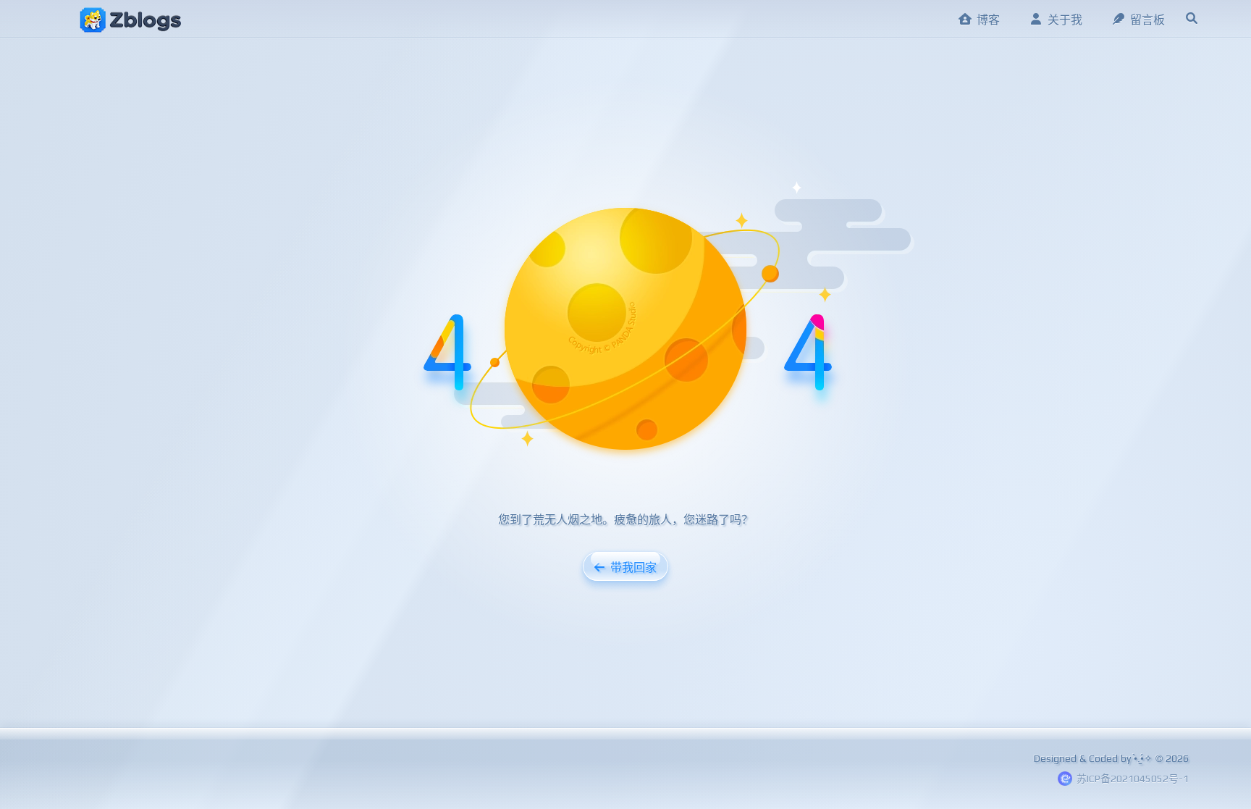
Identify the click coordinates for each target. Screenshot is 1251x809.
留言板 (1147, 20)
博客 (988, 20)
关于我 (1065, 20)
